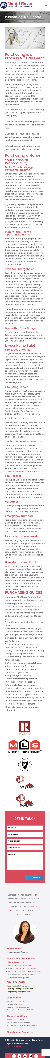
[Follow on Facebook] (14, 1056)
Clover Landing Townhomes (20, 1032)
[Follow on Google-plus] (36, 1056)
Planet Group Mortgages (26, 968)
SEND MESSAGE (34, 877)
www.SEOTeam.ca (13, 1046)
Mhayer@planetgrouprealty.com (20, 989)
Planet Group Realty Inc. (18, 962)
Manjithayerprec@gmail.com (18, 991)
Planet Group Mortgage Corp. (20, 965)
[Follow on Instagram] (31, 1056)
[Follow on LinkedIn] (25, 1056)
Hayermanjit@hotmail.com (18, 986)
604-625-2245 (18, 1020)
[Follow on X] (19, 1056)
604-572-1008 (18, 1001)
